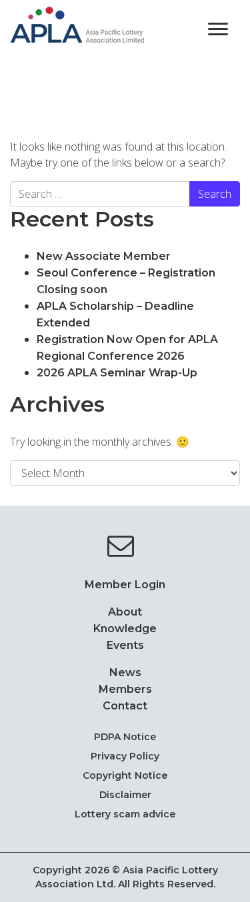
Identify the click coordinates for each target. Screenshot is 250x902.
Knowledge (125, 628)
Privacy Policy (125, 756)
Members (125, 689)
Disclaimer (125, 795)
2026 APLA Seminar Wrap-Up (117, 372)
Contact (125, 705)
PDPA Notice (125, 737)
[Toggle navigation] (218, 28)
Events (125, 645)
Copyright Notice (125, 775)
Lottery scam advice (125, 814)
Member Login (125, 584)
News (125, 672)
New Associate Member (105, 256)
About (125, 612)
